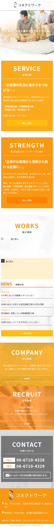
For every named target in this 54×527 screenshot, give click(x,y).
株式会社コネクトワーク (26, 525)
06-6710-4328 (30, 460)
